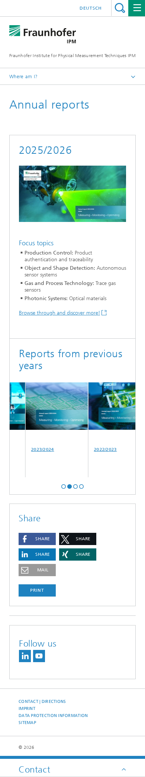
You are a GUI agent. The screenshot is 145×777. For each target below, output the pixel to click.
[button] (64, 485)
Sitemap (27, 722)
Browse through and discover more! (59, 313)
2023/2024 (38, 449)
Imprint (27, 708)
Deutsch (91, 8)
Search (120, 8)
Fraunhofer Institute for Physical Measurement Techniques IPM (72, 55)
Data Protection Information (53, 715)
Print (37, 590)
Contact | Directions (42, 701)
